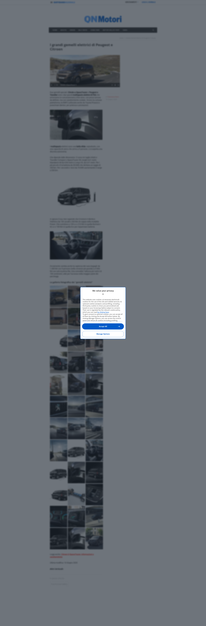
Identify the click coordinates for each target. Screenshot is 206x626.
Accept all (103, 326)
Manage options (103, 334)
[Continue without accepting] (103, 294)
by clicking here (103, 312)
